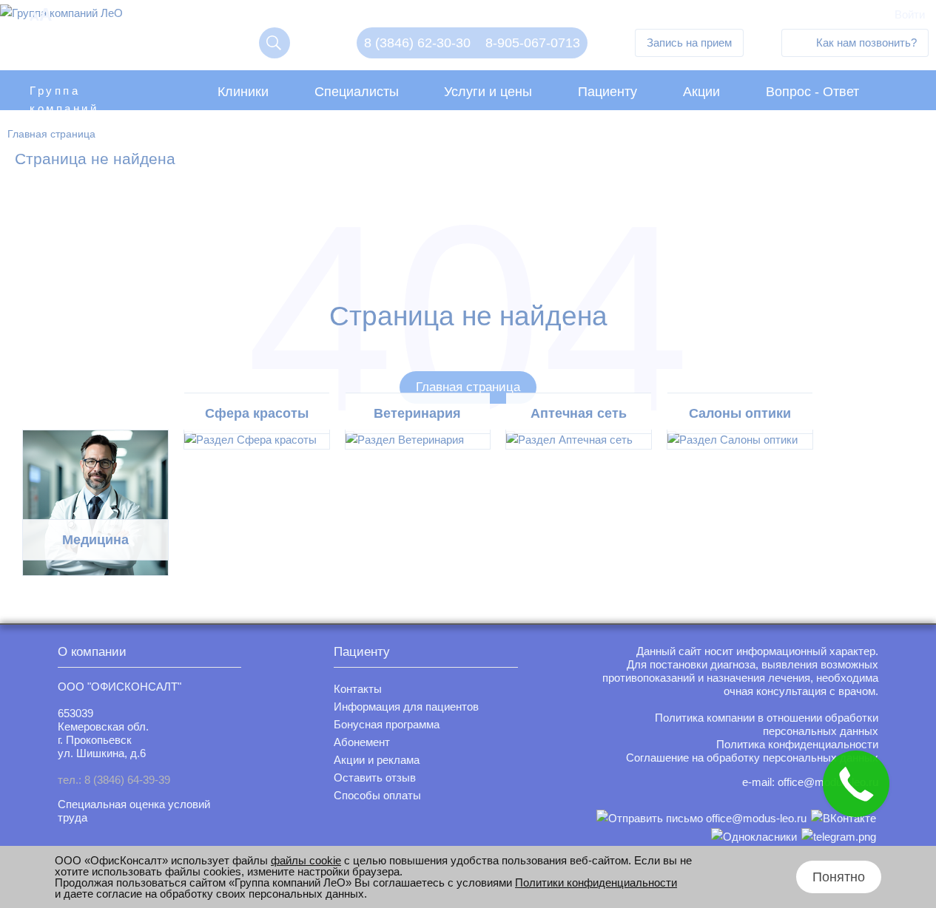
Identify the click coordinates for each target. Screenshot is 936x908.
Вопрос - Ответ (812, 91)
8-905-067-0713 (532, 42)
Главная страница (468, 387)
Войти (910, 14)
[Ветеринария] (418, 439)
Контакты (358, 688)
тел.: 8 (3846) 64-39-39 (114, 779)
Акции (701, 91)
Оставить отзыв (375, 777)
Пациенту (607, 91)
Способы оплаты (377, 795)
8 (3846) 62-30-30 (417, 42)
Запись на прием (689, 42)
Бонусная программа (387, 724)
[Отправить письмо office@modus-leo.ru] (701, 818)
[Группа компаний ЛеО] (61, 17)
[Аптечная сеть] (578, 439)
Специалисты (356, 91)
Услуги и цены (488, 91)
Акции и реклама (377, 759)
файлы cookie (306, 860)
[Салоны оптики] (739, 439)
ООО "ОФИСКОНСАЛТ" (119, 686)
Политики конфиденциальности (596, 882)
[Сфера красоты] (256, 439)
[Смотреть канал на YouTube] (838, 836)
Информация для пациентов (406, 706)
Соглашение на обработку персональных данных (752, 757)
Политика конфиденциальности (797, 744)
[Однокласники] (754, 836)
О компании (92, 652)
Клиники (243, 91)
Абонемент (362, 742)
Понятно (838, 877)
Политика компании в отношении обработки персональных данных (766, 724)
